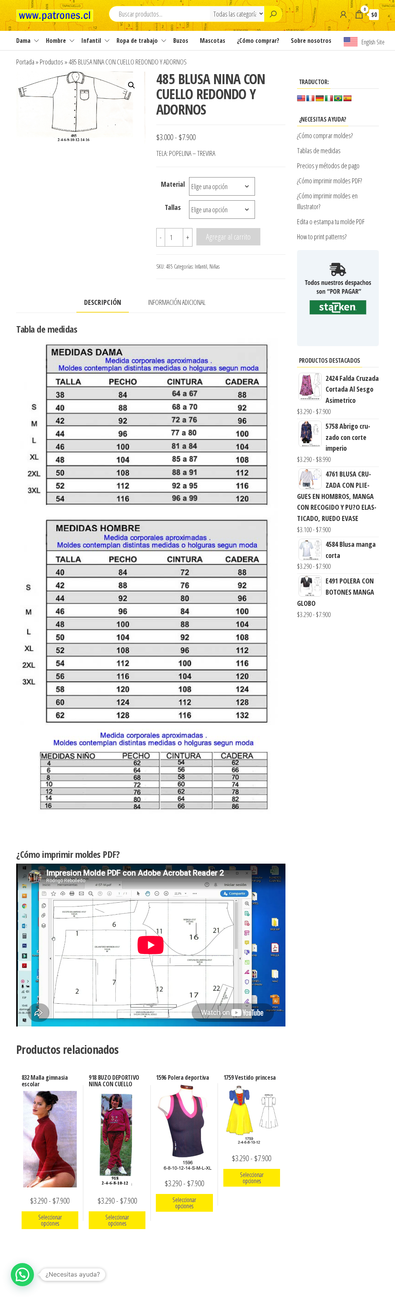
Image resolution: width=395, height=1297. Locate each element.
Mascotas (212, 40)
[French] (310, 98)
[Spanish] (347, 98)
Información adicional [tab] (177, 302)
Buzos (180, 40)
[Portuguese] (338, 98)
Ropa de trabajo (137, 40)
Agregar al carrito (228, 236)
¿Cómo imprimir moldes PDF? (330, 180)
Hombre (56, 40)
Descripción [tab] (102, 302)
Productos (51, 61)
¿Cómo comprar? (258, 40)
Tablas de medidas (319, 150)
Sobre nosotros (311, 40)
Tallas (173, 207)
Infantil (91, 40)
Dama (23, 40)
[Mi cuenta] (343, 14)
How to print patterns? (321, 236)
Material (173, 184)
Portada (25, 61)
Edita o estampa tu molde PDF (331, 221)
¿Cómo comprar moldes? (325, 135)
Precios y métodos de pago (328, 165)
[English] (301, 98)
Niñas (214, 266)
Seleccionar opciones (50, 1220)
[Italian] (329, 98)
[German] (320, 98)
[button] (131, 85)
